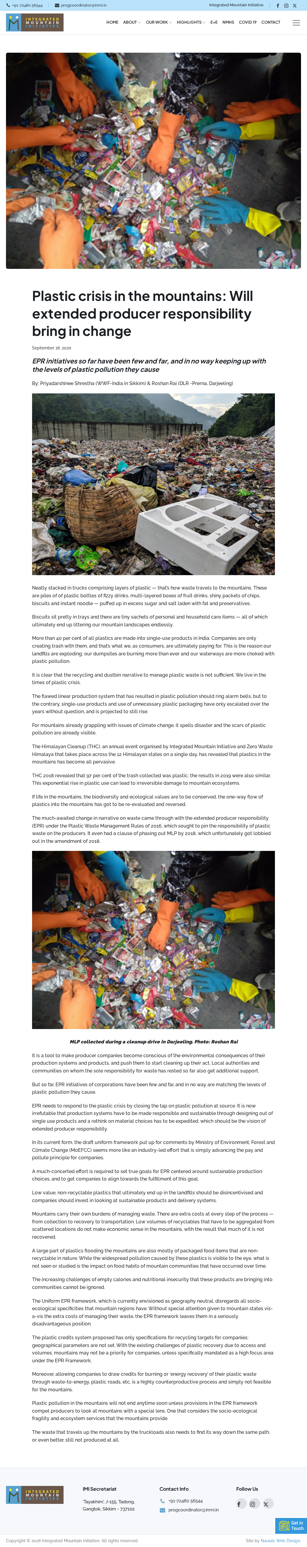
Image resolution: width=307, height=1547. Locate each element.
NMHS (228, 22)
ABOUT (130, 22)
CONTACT (270, 22)
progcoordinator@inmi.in (84, 5)
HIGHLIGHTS (189, 22)
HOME (112, 22)
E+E (214, 22)
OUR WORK (157, 22)
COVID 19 (248, 22)
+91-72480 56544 (27, 5)
